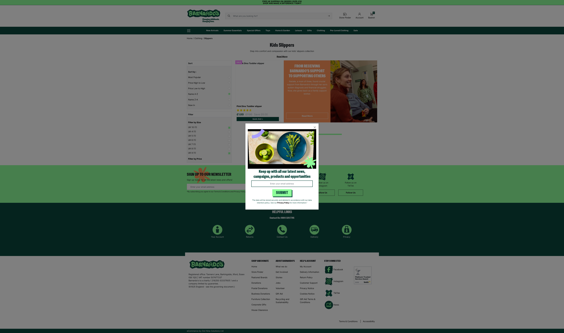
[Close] (314, 127)
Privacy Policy (283, 203)
